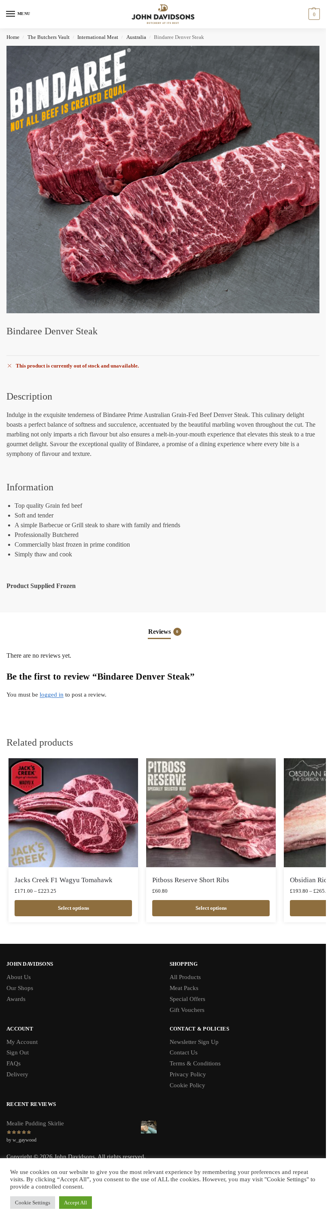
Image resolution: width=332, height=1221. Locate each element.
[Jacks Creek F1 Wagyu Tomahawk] (73, 813)
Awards (16, 999)
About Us (18, 977)
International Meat (97, 37)
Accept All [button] (75, 1203)
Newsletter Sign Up (194, 1042)
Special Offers (187, 999)
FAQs (13, 1063)
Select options (73, 908)
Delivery (17, 1074)
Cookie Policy (187, 1085)
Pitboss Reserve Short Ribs (190, 880)
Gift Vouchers (187, 1010)
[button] (313, 14)
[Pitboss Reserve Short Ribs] (211, 813)
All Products (185, 977)
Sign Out (17, 1052)
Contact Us (184, 1052)
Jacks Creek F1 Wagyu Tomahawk (64, 880)
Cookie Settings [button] (32, 1203)
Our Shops (19, 988)
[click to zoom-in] (166, 179)
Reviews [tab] (163, 631)
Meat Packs (184, 988)
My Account (22, 1042)
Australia (136, 37)
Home (12, 37)
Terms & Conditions (195, 1063)
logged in (52, 694)
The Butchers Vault (49, 37)
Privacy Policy (188, 1074)
